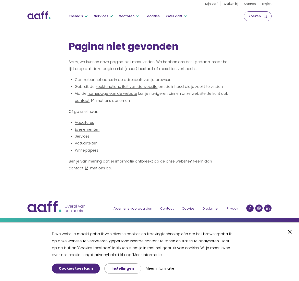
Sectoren (126, 16)
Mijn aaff (211, 4)
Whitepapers (86, 150)
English (267, 4)
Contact (250, 4)
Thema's (76, 16)
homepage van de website (112, 93)
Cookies (188, 208)
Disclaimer (211, 208)
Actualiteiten (86, 143)
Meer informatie (160, 268)
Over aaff (174, 16)
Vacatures (84, 122)
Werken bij (231, 4)
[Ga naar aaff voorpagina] (38, 16)
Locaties (152, 16)
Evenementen (87, 129)
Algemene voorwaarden (132, 208)
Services (101, 16)
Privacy (232, 208)
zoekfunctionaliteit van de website (126, 86)
